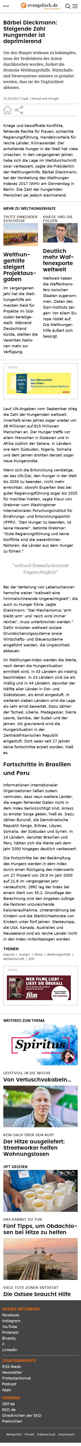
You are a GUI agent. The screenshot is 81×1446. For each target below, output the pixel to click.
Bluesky (9, 1338)
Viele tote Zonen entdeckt (31, 1288)
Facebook (10, 1315)
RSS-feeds (11, 1366)
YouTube (9, 1326)
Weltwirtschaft (13, 959)
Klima (38, 954)
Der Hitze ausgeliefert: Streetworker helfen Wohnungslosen (34, 1148)
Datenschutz (46, 1434)
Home (7, 110)
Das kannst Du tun (22, 1219)
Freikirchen (12, 1421)
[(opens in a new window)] (39, 383)
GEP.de (8, 1404)
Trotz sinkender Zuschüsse (20, 219)
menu (6, 6)
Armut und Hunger (45, 98)
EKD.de (9, 1409)
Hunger (24, 954)
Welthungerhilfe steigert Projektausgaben (19, 267)
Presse (29, 1434)
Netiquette (14, 1434)
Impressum (66, 1434)
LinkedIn (9, 1350)
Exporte (9, 954)
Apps (6, 1390)
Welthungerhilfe (59, 954)
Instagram (11, 1321)
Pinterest (10, 1332)
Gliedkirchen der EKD (21, 1415)
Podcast (9, 1384)
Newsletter (12, 1372)
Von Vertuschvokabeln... (37, 1080)
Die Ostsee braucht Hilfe (37, 1294)
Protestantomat (16, 1378)
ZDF (31, 959)
